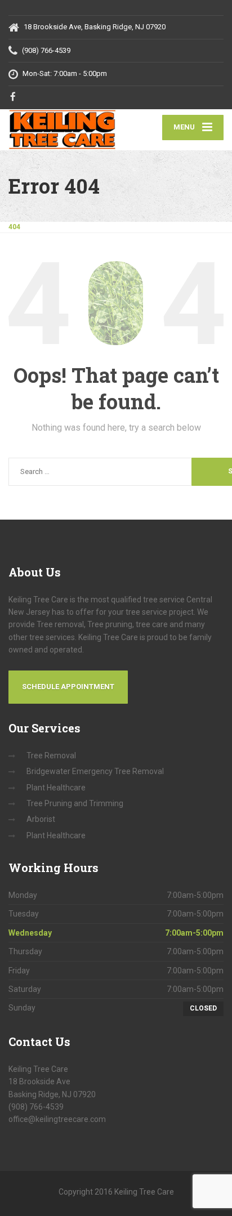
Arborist (40, 819)
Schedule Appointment (68, 686)
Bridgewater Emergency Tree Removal (95, 771)
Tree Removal (51, 755)
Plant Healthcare (56, 787)
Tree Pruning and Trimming (74, 803)
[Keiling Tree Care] (62, 129)
